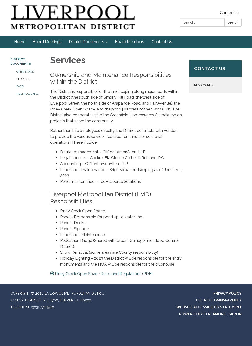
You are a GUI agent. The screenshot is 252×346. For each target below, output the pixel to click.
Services (23, 79)
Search (233, 22)
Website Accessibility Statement (209, 307)
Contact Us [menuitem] (162, 41)
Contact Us (230, 12)
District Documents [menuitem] (86, 41)
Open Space (25, 71)
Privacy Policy (227, 293)
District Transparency (219, 300)
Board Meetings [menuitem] (47, 41)
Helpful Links (27, 93)
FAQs (20, 86)
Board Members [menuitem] (129, 41)
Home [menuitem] (19, 41)
